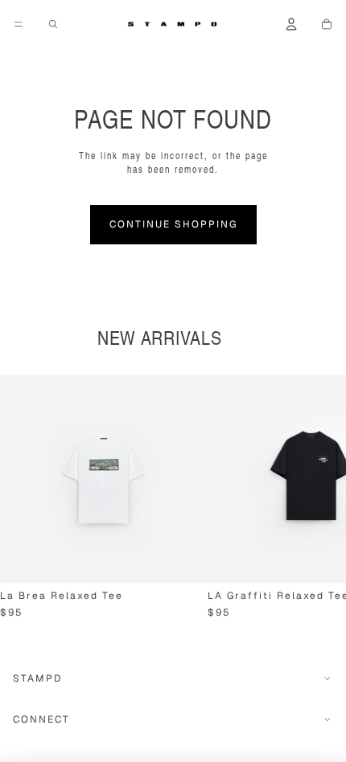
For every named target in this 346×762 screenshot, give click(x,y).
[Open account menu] (291, 24)
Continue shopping (173, 224)
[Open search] (53, 24)
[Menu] (18, 24)
